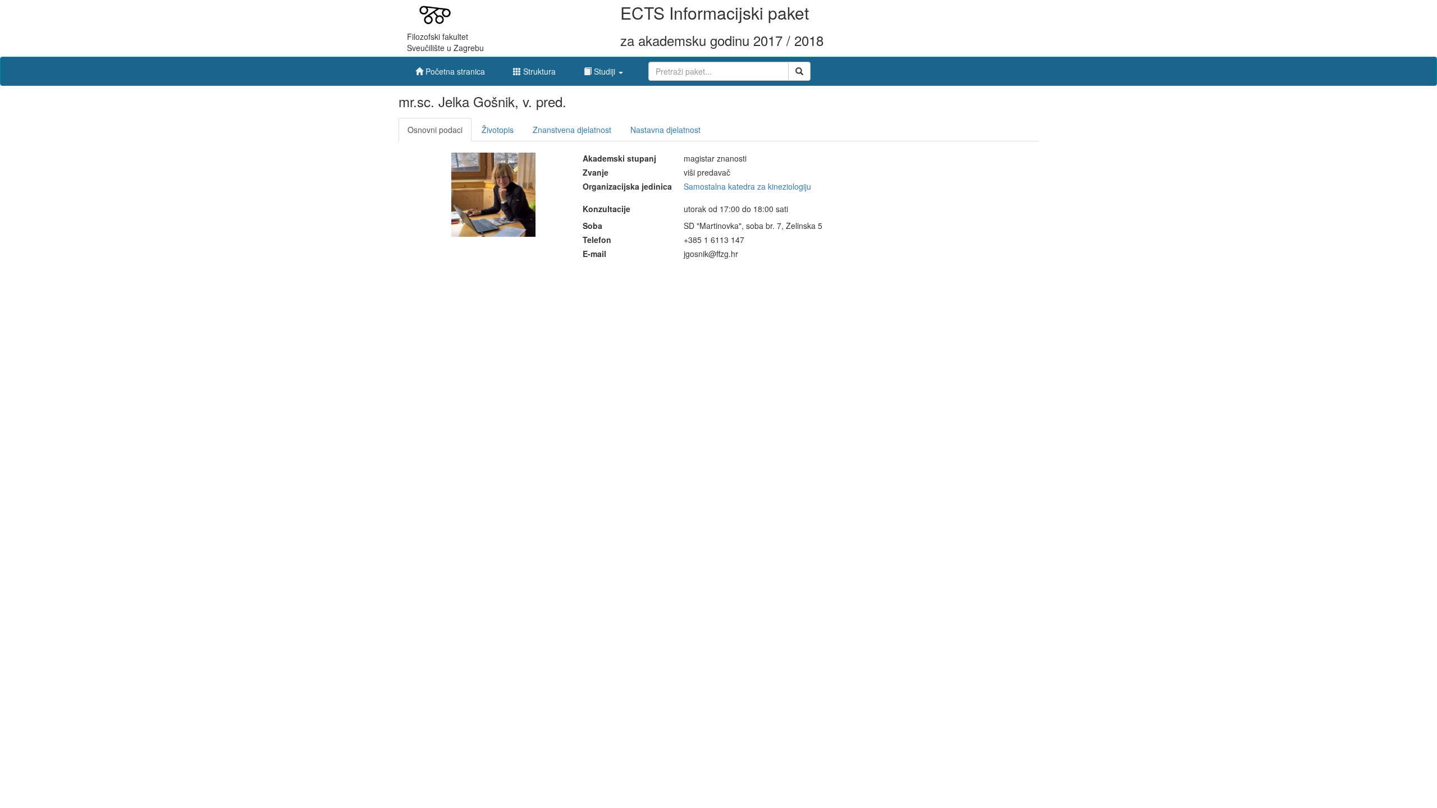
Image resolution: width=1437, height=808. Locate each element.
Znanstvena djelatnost (572, 129)
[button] (603, 68)
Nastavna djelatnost (665, 129)
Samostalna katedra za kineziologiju (747, 186)
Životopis (498, 129)
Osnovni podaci (435, 129)
